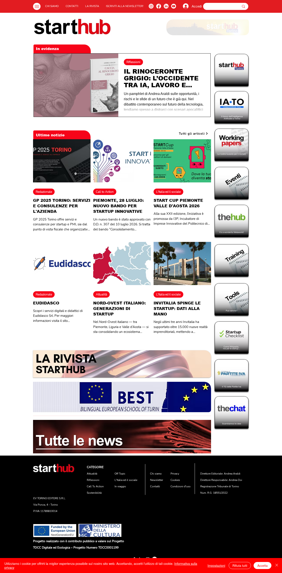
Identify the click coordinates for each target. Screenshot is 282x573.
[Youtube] (173, 6)
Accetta (262, 565)
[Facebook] (158, 6)
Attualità (101, 294)
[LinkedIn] (166, 6)
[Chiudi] (276, 565)
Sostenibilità (94, 493)
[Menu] (37, 6)
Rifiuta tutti (239, 565)
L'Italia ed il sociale (168, 192)
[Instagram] (151, 6)
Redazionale (44, 192)
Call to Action (105, 192)
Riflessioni (133, 62)
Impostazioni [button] (216, 565)
